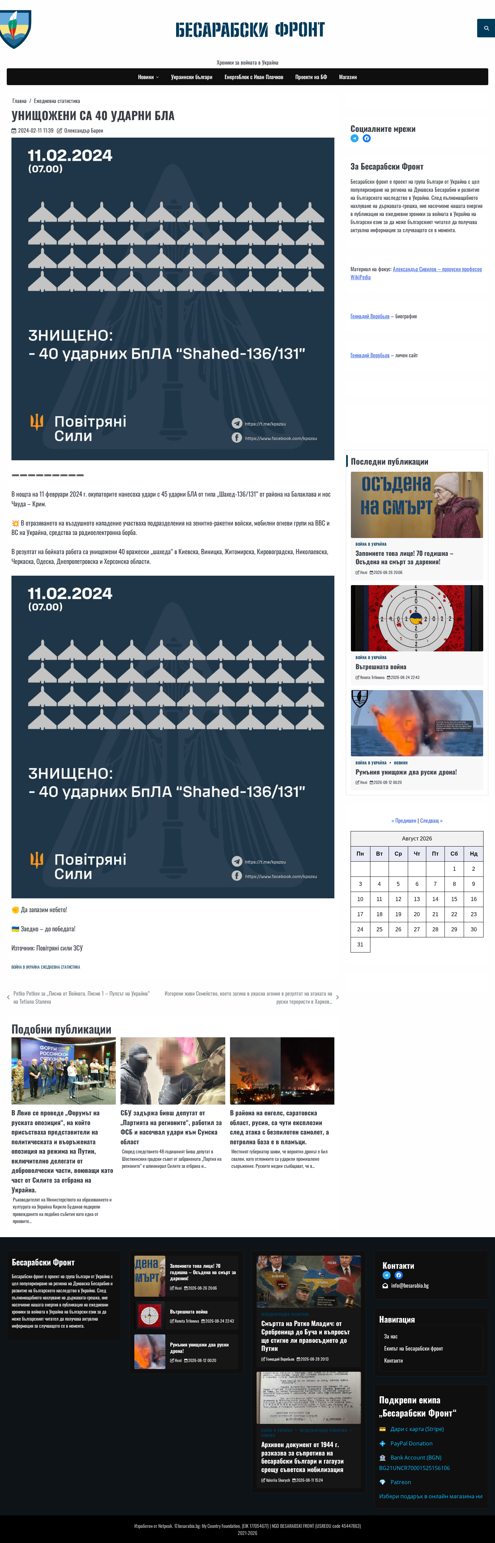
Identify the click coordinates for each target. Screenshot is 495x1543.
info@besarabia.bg (410, 1285)
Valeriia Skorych (278, 1480)
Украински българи (191, 77)
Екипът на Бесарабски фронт (413, 1348)
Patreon (401, 1482)
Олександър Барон (83, 130)
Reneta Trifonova (372, 677)
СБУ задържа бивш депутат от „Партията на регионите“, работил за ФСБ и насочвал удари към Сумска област (171, 1127)
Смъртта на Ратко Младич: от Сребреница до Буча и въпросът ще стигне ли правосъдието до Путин (305, 1335)
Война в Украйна (25, 967)
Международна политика (285, 1314)
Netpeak (165, 1525)
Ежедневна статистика (60, 967)
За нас (391, 1336)
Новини (146, 77)
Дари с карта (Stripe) (417, 1429)
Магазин (348, 77)
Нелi (363, 572)
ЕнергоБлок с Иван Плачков (254, 77)
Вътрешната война (381, 667)
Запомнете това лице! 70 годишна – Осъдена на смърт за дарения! (405, 557)
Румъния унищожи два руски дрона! (406, 772)
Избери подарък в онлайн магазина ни (431, 1496)
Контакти (362, 422)
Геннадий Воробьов (370, 316)
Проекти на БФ (311, 77)
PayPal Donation (412, 1443)
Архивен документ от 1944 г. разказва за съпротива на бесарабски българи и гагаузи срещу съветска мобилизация (302, 1456)
